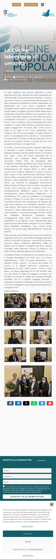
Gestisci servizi (27, 526)
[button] (51, 504)
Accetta (28, 534)
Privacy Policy (28, 555)
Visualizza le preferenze (28, 550)
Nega (28, 542)
